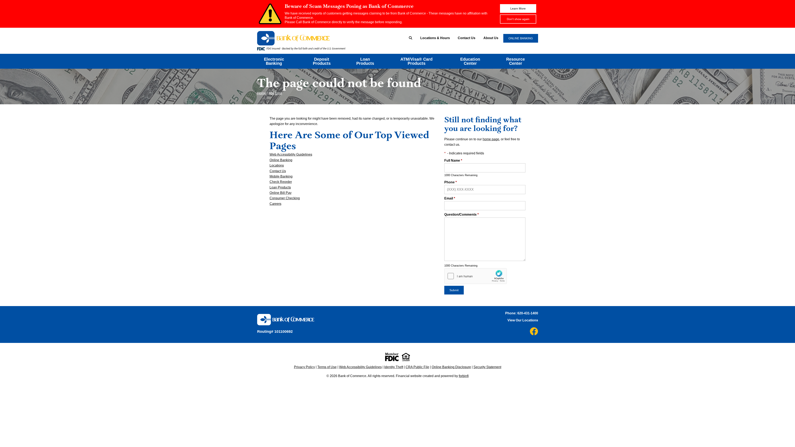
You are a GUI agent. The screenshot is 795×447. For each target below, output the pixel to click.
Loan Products (365, 61)
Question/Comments (461, 214)
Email (449, 198)
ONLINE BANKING (520, 38)
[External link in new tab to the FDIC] (392, 357)
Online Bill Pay (281, 193)
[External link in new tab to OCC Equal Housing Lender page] (406, 357)
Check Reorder (281, 182)
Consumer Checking (285, 198)
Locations (277, 165)
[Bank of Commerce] (318, 38)
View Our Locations (522, 320)
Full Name (453, 160)
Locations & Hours (435, 38)
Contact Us (466, 38)
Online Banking (281, 160)
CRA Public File (417, 367)
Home (261, 93)
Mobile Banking (281, 176)
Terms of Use (327, 367)
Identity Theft (393, 367)
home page (491, 139)
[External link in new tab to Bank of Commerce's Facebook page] (534, 331)
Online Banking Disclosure (451, 367)
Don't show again (518, 19)
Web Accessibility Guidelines (291, 154)
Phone (450, 182)
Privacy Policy (304, 367)
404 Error (275, 93)
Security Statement (487, 367)
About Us (490, 38)
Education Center (470, 61)
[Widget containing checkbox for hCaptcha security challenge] (475, 276)
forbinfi (464, 376)
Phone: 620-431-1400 (521, 313)
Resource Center (515, 61)
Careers (275, 203)
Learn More (518, 8)
